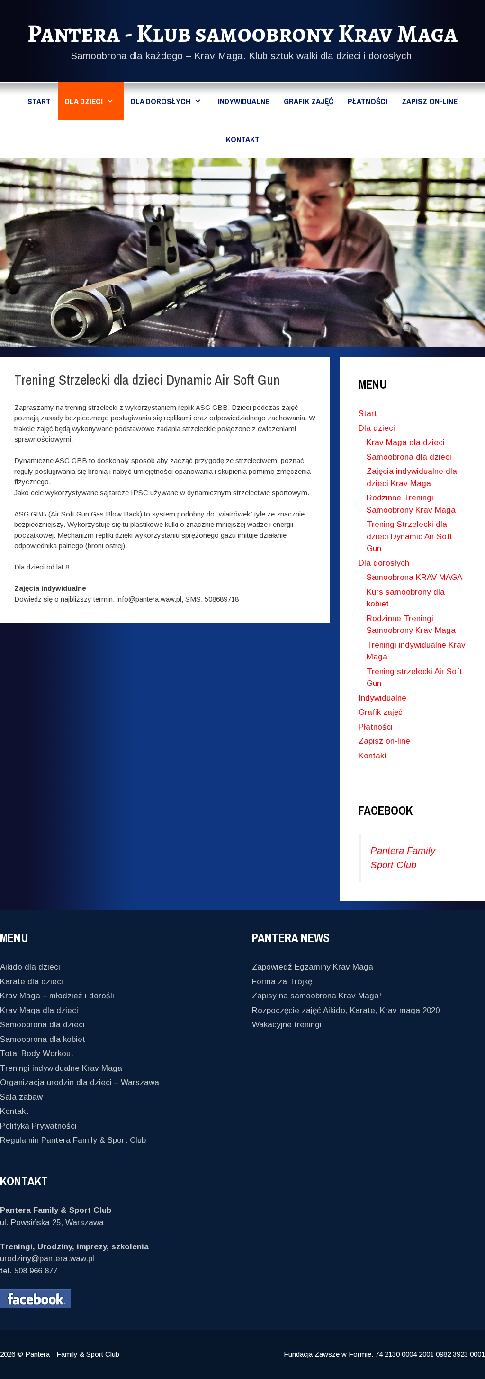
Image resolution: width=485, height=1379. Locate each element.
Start (39, 101)
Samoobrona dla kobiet (42, 1039)
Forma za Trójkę (282, 981)
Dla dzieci (84, 101)
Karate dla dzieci (31, 981)
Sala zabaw (21, 1097)
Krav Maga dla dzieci (406, 442)
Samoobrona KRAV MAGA (414, 577)
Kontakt (243, 138)
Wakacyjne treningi (287, 1024)
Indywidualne (243, 101)
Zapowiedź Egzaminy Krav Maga (312, 966)
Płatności (367, 101)
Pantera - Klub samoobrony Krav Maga (242, 33)
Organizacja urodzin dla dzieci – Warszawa (79, 1082)
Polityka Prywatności (38, 1125)
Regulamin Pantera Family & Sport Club (73, 1140)
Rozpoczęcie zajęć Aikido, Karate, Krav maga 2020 (346, 1010)
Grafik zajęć (308, 101)
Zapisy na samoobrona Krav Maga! (316, 995)
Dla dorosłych (160, 101)
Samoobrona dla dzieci (409, 457)
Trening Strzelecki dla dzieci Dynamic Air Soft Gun (409, 536)
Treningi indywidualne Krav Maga (61, 1068)
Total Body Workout (36, 1053)
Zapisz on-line (430, 101)
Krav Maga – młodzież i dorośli (57, 995)
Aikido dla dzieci (30, 966)
